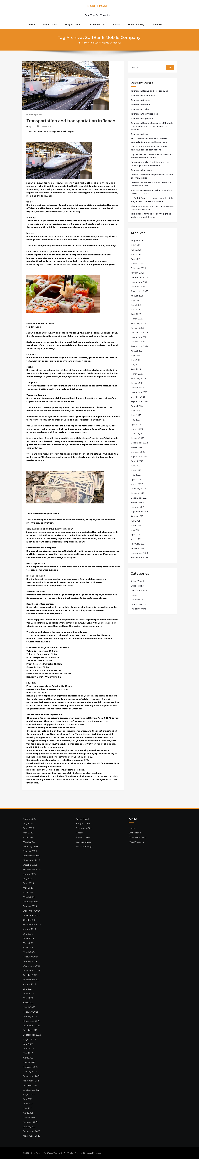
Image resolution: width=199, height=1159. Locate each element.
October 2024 (138, 341)
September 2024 (139, 346)
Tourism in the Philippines (144, 114)
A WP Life (68, 1153)
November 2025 (139, 282)
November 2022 (139, 447)
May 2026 (136, 254)
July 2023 (135, 410)
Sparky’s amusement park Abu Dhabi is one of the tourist (151, 192)
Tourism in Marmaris (141, 170)
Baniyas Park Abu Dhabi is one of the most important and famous (150, 164)
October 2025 (138, 286)
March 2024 (137, 374)
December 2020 (139, 553)
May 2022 (136, 475)
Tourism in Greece (140, 100)
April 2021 (136, 534)
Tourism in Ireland (140, 104)
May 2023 (136, 419)
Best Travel (97, 6)
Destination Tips (96, 24)
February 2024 (138, 378)
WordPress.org (136, 842)
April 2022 (136, 479)
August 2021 (137, 516)
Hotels (116, 24)
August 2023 (137, 406)
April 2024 (136, 369)
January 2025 (137, 328)
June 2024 (136, 360)
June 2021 (136, 525)
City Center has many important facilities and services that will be (152, 156)
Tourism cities (137, 599)
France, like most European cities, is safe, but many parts (152, 176)
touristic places (34, 114)
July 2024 (135, 355)
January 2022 (137, 493)
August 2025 (137, 295)
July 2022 (135, 465)
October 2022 (138, 452)
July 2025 (135, 300)
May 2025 (136, 309)
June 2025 (136, 305)
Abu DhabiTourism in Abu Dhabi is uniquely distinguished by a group (149, 140)
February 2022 (138, 488)
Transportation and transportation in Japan (70, 120)
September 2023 (139, 401)
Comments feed (137, 837)
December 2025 (139, 277)
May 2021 (135, 530)
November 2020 (139, 557)
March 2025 (137, 318)
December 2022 (139, 442)
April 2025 (136, 314)
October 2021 (138, 507)
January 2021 (137, 548)
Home (31, 24)
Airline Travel (50, 24)
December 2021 (139, 498)
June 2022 (136, 470)
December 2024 (139, 332)
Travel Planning (136, 24)
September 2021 (139, 511)
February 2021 (138, 543)
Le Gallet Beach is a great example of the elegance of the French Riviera (152, 200)
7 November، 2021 (49, 126)
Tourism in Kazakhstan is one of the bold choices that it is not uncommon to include (152, 126)
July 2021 (135, 521)
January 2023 (137, 438)
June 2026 (136, 250)
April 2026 (136, 259)
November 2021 (139, 502)
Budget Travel (72, 24)
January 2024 (137, 383)
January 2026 (137, 273)
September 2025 (139, 291)
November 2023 (139, 392)
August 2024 (137, 351)
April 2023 (136, 424)
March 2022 (137, 484)
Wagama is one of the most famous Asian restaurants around (152, 207)
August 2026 (137, 240)
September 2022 (139, 456)
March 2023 (137, 429)
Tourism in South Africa (143, 95)
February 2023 (138, 433)
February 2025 (138, 323)
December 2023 (139, 387)
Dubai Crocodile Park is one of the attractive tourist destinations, (149, 148)
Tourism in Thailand (141, 109)
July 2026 (135, 245)
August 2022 (137, 461)
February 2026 (138, 268)
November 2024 (139, 337)
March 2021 (136, 539)
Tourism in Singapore (142, 118)
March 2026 (137, 263)
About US (157, 24)
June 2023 (136, 415)
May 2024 (136, 364)
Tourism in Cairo (139, 134)
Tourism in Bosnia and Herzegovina (149, 91)
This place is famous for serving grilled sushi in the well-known (151, 215)
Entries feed (135, 832)
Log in (132, 828)
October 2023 (138, 397)
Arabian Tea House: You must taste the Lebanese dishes (151, 184)
